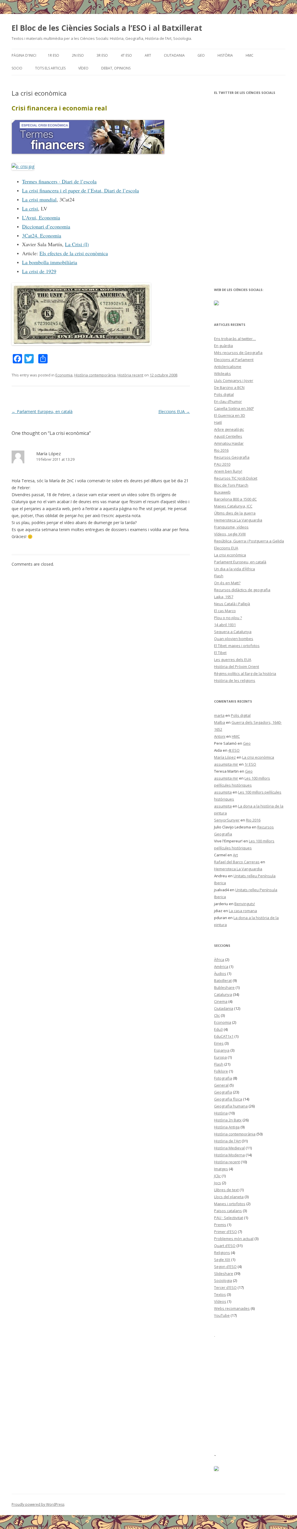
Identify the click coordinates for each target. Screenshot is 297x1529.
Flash (218, 575)
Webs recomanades (232, 1308)
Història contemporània (95, 375)
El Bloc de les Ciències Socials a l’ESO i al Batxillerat (107, 28)
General (221, 1085)
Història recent (130, 375)
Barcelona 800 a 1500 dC (235, 499)
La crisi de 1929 (39, 271)
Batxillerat (223, 980)
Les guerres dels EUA (232, 659)
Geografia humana (231, 1106)
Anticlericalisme (227, 366)
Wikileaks (222, 373)
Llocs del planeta (229, 1196)
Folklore (221, 1071)
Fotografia (223, 1078)
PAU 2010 (222, 464)
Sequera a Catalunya (232, 631)
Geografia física (228, 1099)
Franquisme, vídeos (231, 527)
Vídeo (83, 68)
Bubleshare (224, 987)
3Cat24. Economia (41, 235)
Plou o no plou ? (228, 617)
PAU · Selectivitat (228, 1217)
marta (219, 715)
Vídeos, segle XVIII (230, 534)
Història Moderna (229, 1155)
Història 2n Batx (228, 1120)
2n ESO (78, 55)
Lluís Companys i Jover (233, 380)
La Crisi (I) (77, 244)
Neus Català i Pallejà (232, 603)
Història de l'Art (227, 1141)
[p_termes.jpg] (88, 152)
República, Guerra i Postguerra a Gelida (249, 541)
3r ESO (102, 55)
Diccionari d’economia (46, 226)
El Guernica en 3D (229, 415)
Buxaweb (222, 492)
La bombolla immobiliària (49, 262)
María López (48, 453)
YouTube (222, 1315)
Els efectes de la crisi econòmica (73, 253)
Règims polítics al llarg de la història (245, 673)
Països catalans (228, 1210)
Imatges (221, 1168)
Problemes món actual (233, 1238)
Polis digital (224, 394)
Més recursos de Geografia (238, 352)
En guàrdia (223, 345)
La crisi (30, 208)
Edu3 (218, 1029)
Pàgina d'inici (24, 55)
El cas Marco (225, 610)
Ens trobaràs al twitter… (235, 338)
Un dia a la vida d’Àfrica (234, 568)
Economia (64, 375)
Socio (17, 68)
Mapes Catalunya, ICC (233, 506)
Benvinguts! (244, 903)
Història (225, 55)
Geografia (223, 1092)
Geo (201, 55)
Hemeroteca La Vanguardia (238, 520)
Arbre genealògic (229, 429)
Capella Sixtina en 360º (234, 408)
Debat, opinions (116, 68)
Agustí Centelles (228, 436)
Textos (220, 1294)
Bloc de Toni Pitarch (231, 485)
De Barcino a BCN (229, 387)
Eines (219, 1043)
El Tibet (220, 652)
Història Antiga (227, 1127)
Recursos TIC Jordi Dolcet (235, 478)
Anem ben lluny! (228, 471)
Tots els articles (50, 68)
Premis (220, 1224)
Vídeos (220, 1301)
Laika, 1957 (223, 596)
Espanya (221, 1050)
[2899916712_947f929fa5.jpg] (81, 343)
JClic (217, 1175)
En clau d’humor (228, 401)
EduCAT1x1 (223, 1036)
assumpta (223, 792)
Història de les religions (234, 680)
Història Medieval (229, 1148)
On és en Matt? (227, 582)
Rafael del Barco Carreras (237, 861)
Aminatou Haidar (229, 443)
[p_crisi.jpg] (23, 166)
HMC (249, 55)
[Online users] (216, 1469)
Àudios (220, 973)
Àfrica (219, 959)
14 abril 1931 (225, 624)
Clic (217, 1015)
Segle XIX (222, 1259)
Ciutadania (174, 55)
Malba (219, 722)
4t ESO (126, 55)
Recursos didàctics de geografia (242, 589)
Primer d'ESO (225, 1231)
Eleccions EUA (174, 411)
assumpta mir (226, 764)
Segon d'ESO (225, 1266)
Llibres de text (226, 1189)
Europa (220, 1057)
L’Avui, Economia (41, 217)
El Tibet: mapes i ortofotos (237, 645)
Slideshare (223, 1273)
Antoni (219, 736)
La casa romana (243, 910)
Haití (218, 422)
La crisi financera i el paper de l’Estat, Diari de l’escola (80, 190)
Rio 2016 (221, 450)
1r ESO (53, 55)
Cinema (220, 1001)
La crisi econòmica (230, 555)
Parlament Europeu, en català (42, 411)
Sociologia (223, 1280)
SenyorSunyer (227, 820)
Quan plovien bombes (233, 638)
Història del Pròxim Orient (236, 666)
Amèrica (221, 966)
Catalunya (223, 994)
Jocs (217, 1182)
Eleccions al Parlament (233, 359)
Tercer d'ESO (225, 1287)
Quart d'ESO (225, 1245)
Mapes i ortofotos (229, 1203)
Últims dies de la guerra (235, 513)
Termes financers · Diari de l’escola (59, 181)
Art (148, 55)
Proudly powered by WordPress (38, 1504)
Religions (222, 1252)
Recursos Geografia (231, 457)
